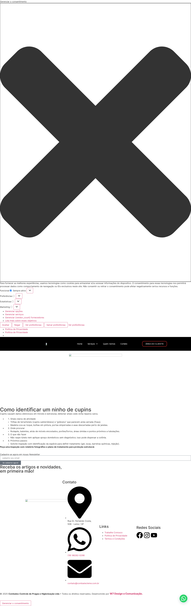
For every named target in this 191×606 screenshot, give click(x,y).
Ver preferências (33, 325)
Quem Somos (109, 344)
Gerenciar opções (14, 311)
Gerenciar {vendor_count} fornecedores (24, 317)
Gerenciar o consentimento (15, 603)
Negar (17, 325)
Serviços (91, 344)
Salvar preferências (56, 325)
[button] (95, 142)
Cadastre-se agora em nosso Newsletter (20, 454)
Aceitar (5, 325)
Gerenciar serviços (14, 314)
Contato (123, 344)
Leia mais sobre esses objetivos (21, 320)
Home (79, 344)
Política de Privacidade (16, 329)
